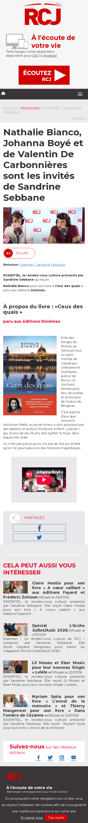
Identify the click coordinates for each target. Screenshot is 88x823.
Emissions (30, 108)
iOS (35, 56)
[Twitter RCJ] (49, 757)
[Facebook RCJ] (38, 757)
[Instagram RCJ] (61, 757)
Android (50, 56)
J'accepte (56, 818)
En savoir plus (32, 818)
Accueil (10, 108)
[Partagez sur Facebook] (39, 528)
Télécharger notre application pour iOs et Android (36, 789)
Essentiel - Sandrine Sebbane (42, 265)
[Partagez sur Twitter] (39, 537)
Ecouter (22, 253)
